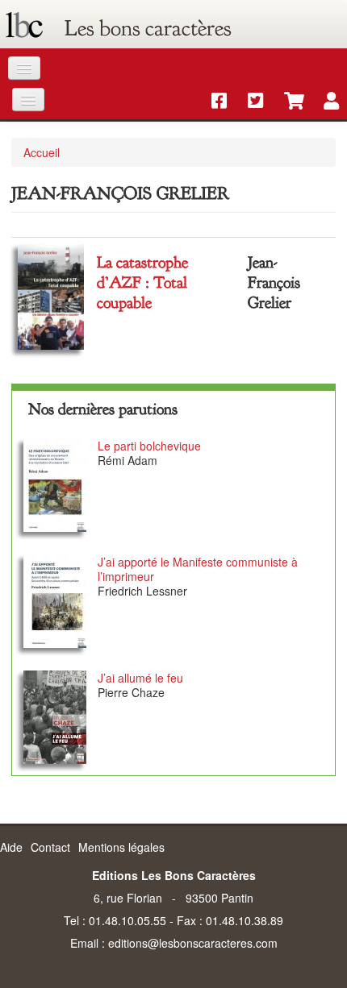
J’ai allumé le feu (140, 678)
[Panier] (286, 101)
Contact (50, 847)
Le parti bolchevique (149, 446)
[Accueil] (24, 28)
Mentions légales (121, 847)
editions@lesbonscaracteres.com (193, 943)
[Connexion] (323, 101)
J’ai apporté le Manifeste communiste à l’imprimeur (198, 569)
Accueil (41, 152)
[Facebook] (213, 101)
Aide (11, 847)
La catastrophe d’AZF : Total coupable (142, 282)
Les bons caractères (148, 28)
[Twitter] (250, 101)
